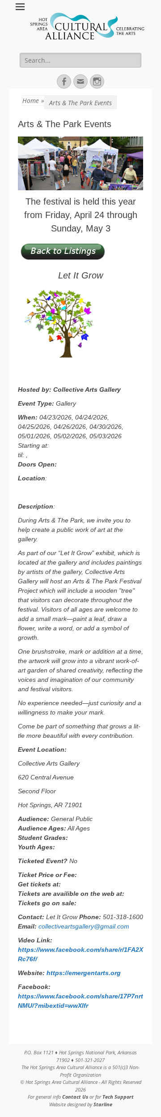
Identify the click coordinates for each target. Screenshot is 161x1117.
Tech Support (118, 1096)
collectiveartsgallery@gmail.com (83, 926)
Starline (102, 1104)
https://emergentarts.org (84, 972)
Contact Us (75, 1096)
